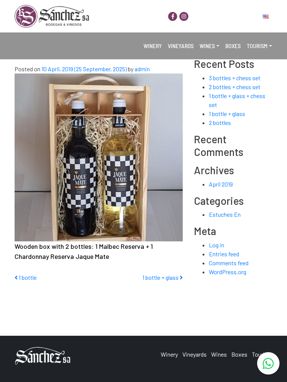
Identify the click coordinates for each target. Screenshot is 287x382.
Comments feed (229, 262)
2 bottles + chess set (234, 86)
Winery (153, 45)
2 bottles (220, 122)
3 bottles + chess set (234, 77)
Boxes (233, 45)
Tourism (257, 45)
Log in (216, 244)
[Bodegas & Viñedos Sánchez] (52, 16)
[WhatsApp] (268, 363)
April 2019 (221, 184)
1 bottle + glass (161, 277)
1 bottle (27, 277)
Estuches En (225, 214)
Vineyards (181, 45)
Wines (207, 45)
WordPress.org (227, 271)
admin (141, 68)
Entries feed (224, 253)
